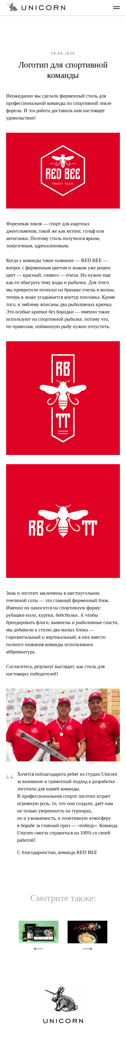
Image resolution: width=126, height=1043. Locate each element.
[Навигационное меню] (116, 7)
